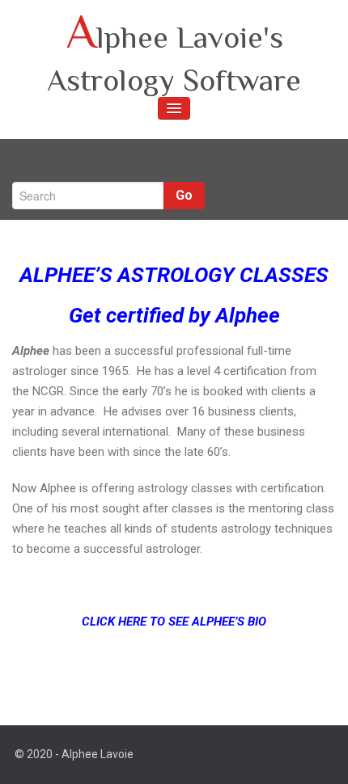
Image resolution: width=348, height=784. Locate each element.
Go (184, 195)
